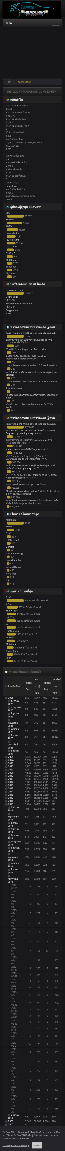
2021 (10, 769)
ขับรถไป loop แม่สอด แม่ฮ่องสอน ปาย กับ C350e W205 (29, 405)
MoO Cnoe (11, 259)
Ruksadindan (13, 233)
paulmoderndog (14, 553)
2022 (11, 766)
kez (8, 624)
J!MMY (9, 226)
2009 (11, 1121)
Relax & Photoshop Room (19, 303)
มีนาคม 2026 (13, 737)
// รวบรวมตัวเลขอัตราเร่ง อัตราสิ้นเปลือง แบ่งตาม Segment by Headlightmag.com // (31, 432)
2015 (10, 788)
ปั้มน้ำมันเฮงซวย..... (15, 388)
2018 (10, 778)
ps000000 (11, 266)
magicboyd (11, 185)
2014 (10, 791)
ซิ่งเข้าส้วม (11, 573)
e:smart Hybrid (13, 566)
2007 (10, 1124)
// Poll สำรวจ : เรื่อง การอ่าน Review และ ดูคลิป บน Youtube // (31, 373)
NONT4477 (11, 246)
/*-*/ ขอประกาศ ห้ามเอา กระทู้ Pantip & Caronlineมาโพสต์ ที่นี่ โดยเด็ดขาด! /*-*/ (26, 457)
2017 (10, 782)
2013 (10, 794)
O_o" (8, 533)
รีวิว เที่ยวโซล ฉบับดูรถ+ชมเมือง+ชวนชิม (26, 349)
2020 (11, 772)
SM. (8, 212)
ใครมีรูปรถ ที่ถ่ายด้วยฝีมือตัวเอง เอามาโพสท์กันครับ (31, 333)
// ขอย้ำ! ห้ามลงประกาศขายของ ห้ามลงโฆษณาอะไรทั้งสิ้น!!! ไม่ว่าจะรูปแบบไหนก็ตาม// (32, 502)
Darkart (10, 546)
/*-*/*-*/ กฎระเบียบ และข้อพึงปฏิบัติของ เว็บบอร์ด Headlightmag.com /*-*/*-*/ (31, 476)
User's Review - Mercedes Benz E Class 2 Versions (32, 365)
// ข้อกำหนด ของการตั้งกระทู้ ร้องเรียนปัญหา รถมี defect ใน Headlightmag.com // (30, 467)
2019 (10, 775)
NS (7, 580)
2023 (10, 763)
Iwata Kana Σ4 (13, 560)
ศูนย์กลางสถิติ (24, 81)
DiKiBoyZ (10, 253)
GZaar (9, 603)
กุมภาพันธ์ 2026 (13, 746)
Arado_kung (12, 650)
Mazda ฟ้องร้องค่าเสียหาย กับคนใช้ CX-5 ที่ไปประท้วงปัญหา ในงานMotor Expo (32, 492)
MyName (10, 273)
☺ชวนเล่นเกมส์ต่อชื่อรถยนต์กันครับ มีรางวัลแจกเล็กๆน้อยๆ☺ (32, 396)
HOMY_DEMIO (13, 540)
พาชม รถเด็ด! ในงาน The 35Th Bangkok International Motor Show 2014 (26, 357)
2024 (11, 760)
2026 (11, 697)
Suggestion (12, 310)
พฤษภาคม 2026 (13, 724)
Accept (37, 1145)
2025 (10, 756)
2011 (10, 800)
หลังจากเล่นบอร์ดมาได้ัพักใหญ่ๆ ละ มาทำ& (27, 449)
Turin (8, 657)
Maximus (10, 637)
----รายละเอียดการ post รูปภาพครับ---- (26, 484)
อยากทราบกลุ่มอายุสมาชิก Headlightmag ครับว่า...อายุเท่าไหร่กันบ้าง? (29, 341)
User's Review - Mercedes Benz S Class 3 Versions (32, 381)
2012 (10, 797)
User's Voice (12, 296)
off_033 (10, 617)
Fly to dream (12, 239)
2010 (10, 804)
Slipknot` (10, 219)
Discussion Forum (15, 290)
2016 (10, 785)
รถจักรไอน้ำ (12, 610)
